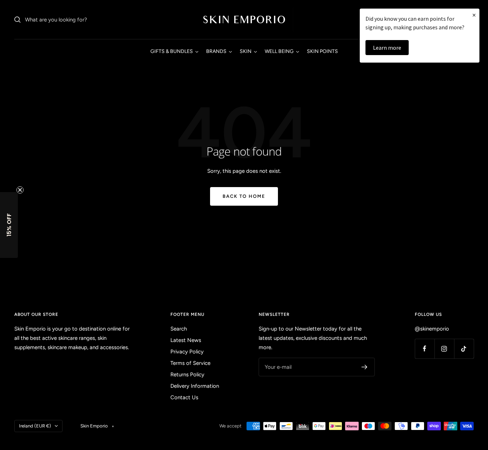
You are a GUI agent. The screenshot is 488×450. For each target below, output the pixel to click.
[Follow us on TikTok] (464, 348)
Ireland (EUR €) (35, 426)
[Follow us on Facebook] (424, 348)
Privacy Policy (187, 351)
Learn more (387, 47)
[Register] (365, 367)
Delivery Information (194, 386)
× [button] (474, 14)
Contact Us (184, 397)
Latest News (185, 340)
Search (178, 329)
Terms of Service (190, 363)
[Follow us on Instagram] (444, 348)
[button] (9, 225)
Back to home (244, 196)
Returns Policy (187, 374)
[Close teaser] (20, 190)
